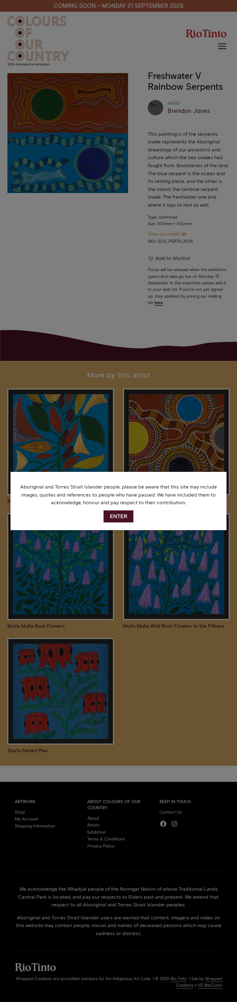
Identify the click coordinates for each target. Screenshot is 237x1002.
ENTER (118, 516)
